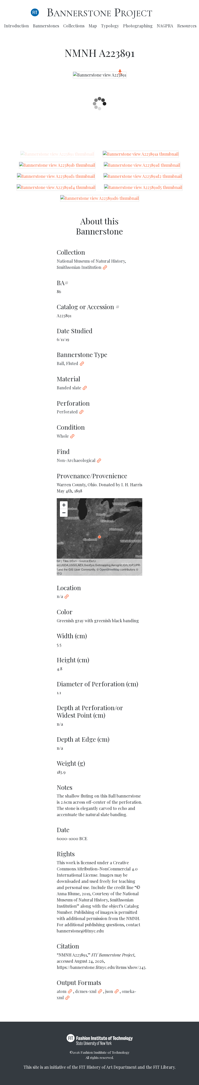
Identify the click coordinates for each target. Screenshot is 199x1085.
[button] (119, 72)
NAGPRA (165, 25)
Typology (110, 25)
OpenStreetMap (109, 569)
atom (61, 991)
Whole (63, 436)
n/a (60, 596)
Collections (73, 25)
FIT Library (164, 1067)
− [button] (64, 513)
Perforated (67, 411)
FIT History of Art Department (108, 1067)
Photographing (138, 25)
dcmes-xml (85, 991)
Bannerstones (46, 25)
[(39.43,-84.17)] (99, 536)
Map (93, 25)
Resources (186, 25)
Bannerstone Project (99, 12)
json (109, 991)
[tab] (57, 154)
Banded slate (69, 387)
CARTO (57, 573)
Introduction (16, 25)
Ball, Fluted (67, 363)
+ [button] (64, 505)
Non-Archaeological (76, 460)
